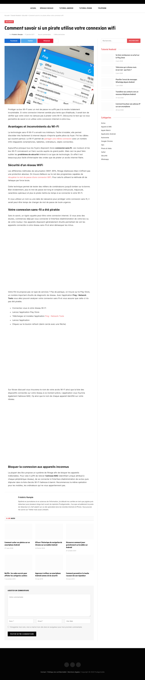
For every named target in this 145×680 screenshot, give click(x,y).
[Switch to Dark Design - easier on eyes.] (137, 8)
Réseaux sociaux (46, 8)
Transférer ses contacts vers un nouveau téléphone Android (127, 93)
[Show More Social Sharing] (56, 41)
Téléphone (102, 8)
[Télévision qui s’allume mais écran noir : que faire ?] (107, 70)
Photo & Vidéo (106, 148)
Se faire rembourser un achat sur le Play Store (127, 56)
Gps (102, 145)
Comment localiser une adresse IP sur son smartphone (128, 105)
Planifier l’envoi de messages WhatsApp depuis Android (126, 80)
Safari (103, 152)
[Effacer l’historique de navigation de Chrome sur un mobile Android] (49, 531)
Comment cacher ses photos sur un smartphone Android (17, 543)
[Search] (141, 8)
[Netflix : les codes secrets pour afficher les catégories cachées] (18, 562)
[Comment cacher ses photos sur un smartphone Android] (18, 531)
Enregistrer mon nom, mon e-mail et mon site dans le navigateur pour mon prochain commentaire (46, 627)
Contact (43, 672)
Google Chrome (107, 141)
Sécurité (24, 15)
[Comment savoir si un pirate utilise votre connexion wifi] (49, 75)
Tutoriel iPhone (85, 8)
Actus (103, 123)
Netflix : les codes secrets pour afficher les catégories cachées (16, 574)
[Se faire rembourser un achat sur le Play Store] (107, 58)
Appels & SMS (106, 127)
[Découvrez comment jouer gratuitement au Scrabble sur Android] (80, 531)
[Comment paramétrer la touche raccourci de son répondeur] (80, 562)
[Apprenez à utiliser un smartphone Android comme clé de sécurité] (49, 562)
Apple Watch (106, 130)
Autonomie (105, 137)
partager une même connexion (58, 139)
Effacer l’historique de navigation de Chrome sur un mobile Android (48, 543)
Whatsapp (105, 159)
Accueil (33, 8)
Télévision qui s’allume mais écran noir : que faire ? (126, 68)
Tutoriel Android (66, 8)
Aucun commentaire (44, 34)
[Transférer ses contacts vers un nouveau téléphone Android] (107, 94)
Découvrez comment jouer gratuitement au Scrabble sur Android (77, 545)
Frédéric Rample (17, 34)
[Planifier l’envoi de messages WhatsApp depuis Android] (107, 82)
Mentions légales (74, 672)
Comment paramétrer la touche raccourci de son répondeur (77, 574)
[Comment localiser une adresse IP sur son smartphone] (107, 106)
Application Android (108, 134)
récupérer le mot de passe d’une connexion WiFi (29, 177)
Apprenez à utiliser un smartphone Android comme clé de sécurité (48, 574)
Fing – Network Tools (54, 316)
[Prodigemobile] (13, 8)
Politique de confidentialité (56, 672)
